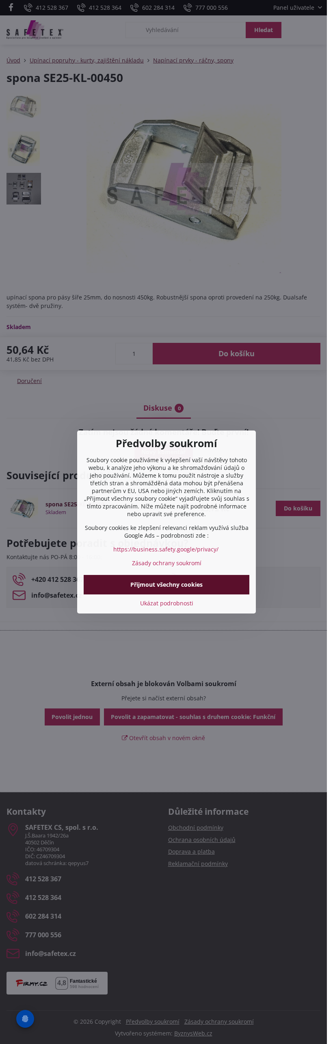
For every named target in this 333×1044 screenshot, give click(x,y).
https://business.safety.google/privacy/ (165, 549)
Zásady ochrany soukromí (166, 563)
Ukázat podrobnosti (166, 603)
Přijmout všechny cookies (166, 584)
